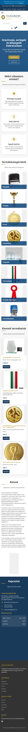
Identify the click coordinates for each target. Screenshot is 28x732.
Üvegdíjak (3, 691)
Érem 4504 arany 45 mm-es (11, 462)
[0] (15, 28)
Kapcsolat (19, 9)
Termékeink (14, 57)
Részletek (6, 366)
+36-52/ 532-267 (8, 605)
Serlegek (3, 689)
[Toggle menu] (2, 12)
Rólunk (9, 9)
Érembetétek (4, 684)
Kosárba (6, 401)
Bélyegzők (4, 681)
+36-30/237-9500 (7, 6)
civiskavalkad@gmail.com (19, 6)
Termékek (14, 9)
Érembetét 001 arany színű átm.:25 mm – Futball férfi (14, 426)
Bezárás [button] (21, 3)
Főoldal (4, 9)
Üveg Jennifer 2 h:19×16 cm (11, 357)
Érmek (3, 686)
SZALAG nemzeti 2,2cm (10, 391)
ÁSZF (24, 9)
